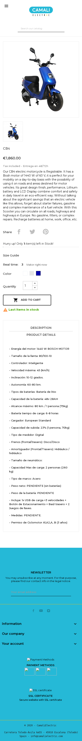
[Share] (19, 231)
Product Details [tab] (41, 335)
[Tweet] (32, 231)
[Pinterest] (45, 231)
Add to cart (27, 300)
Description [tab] (41, 328)
